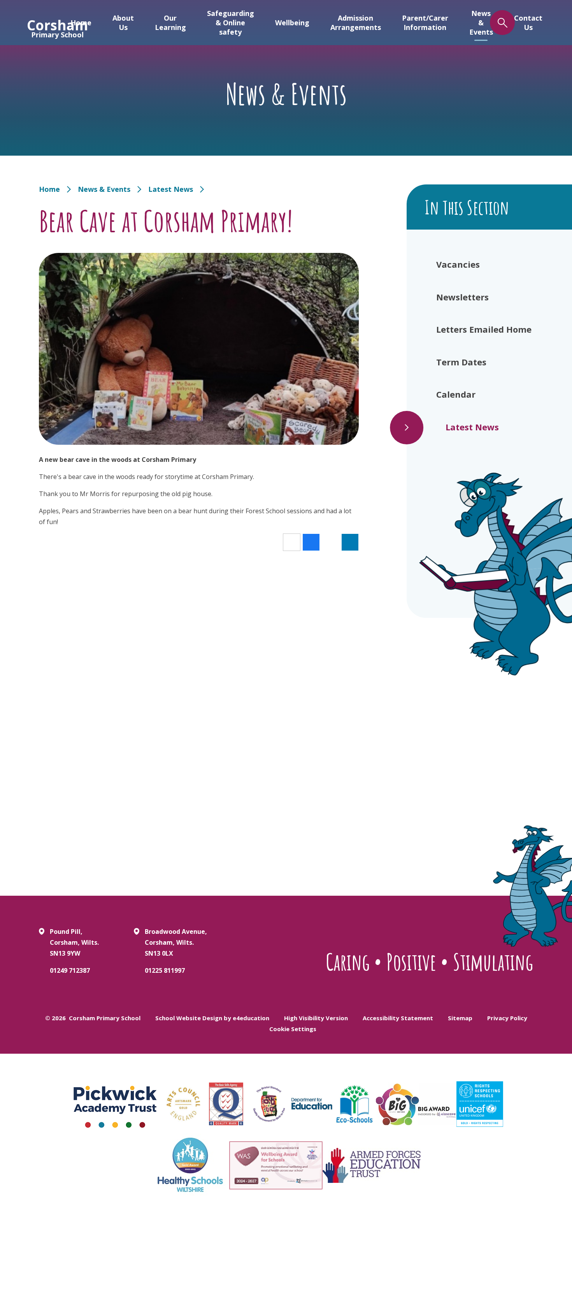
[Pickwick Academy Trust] (115, 1104)
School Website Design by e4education (212, 1018)
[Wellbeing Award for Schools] (276, 1165)
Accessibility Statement (398, 1018)
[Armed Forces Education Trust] (372, 1165)
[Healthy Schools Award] (190, 1165)
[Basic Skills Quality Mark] (226, 1103)
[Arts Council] (183, 1103)
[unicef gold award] (479, 1104)
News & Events (104, 189)
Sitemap (460, 1018)
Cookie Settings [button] (292, 1029)
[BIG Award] (416, 1103)
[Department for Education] (311, 1104)
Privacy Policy (507, 1018)
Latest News (170, 189)
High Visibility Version (316, 1018)
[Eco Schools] (354, 1103)
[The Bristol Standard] (268, 1103)
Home (49, 189)
